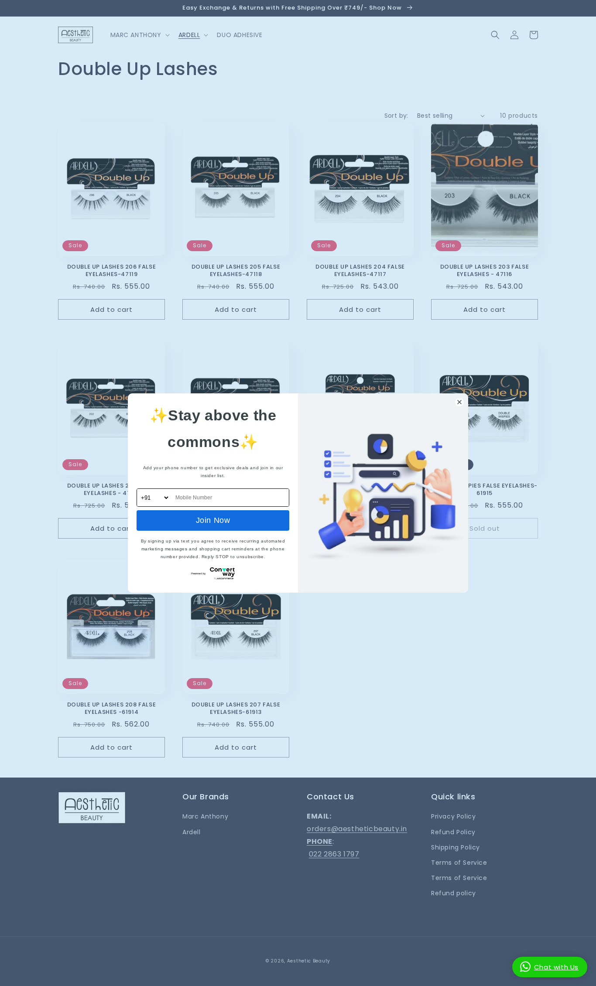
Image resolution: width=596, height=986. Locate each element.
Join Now (213, 520)
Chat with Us (556, 967)
